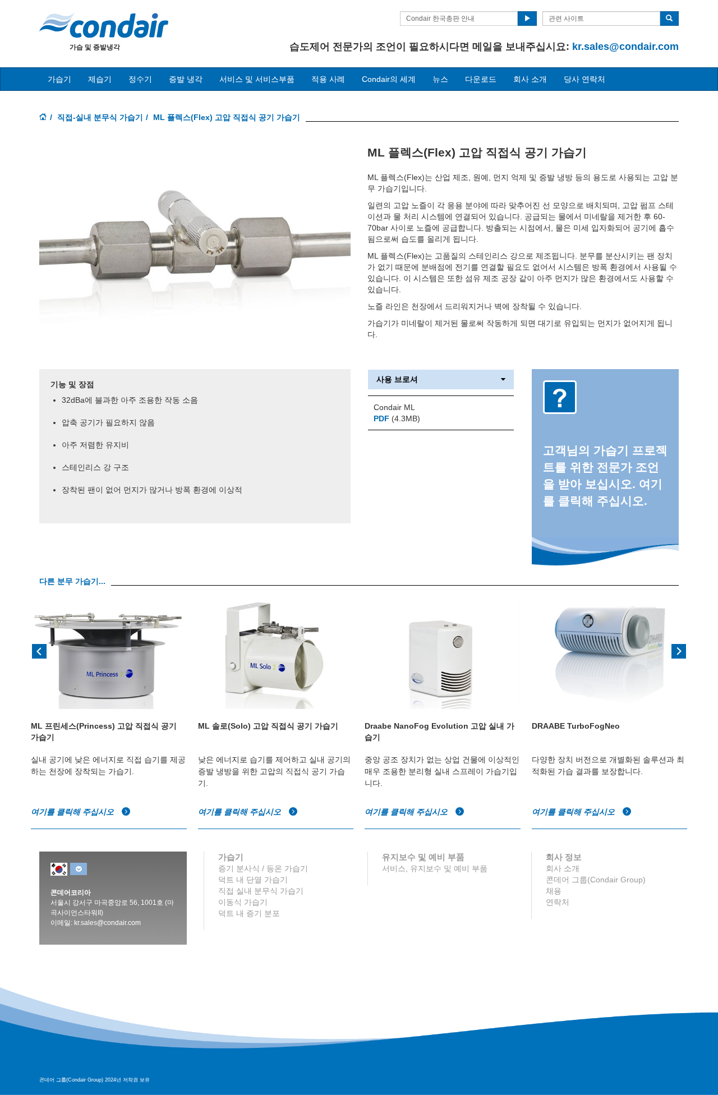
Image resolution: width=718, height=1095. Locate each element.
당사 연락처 (584, 79)
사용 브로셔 (397, 379)
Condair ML (394, 407)
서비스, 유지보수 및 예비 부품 (434, 868)
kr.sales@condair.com (625, 46)
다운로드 (480, 79)
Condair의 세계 (389, 79)
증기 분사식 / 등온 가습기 (263, 868)
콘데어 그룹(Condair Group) (596, 879)
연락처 (557, 902)
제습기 (100, 79)
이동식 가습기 (243, 902)
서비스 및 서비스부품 (256, 79)
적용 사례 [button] (328, 79)
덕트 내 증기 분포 (249, 913)
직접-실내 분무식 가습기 (100, 117)
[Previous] (39, 650)
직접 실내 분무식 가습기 (260, 890)
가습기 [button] (59, 79)
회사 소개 (530, 79)
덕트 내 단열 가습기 (253, 879)
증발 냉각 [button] (185, 79)
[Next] (678, 650)
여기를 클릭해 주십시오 (73, 811)
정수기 (140, 79)
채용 (553, 890)
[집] (43, 117)
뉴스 (440, 79)
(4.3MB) (397, 418)
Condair (103, 25)
